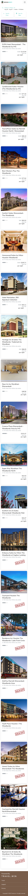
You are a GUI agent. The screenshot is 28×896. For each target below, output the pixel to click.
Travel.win (13, 893)
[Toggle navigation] (25, 2)
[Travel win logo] (14, 876)
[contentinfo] (6, 2)
